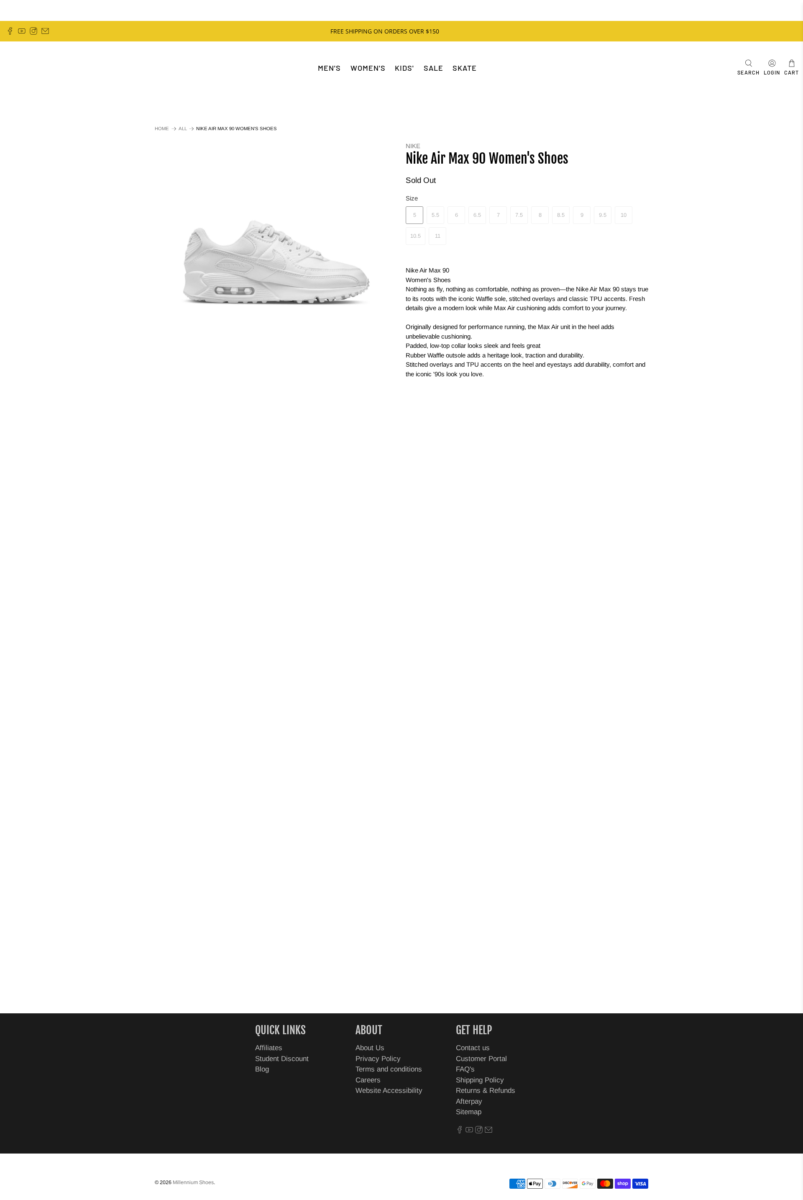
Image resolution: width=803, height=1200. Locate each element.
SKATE (465, 67)
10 (624, 215)
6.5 (477, 215)
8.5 (561, 215)
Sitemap (468, 1112)
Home (162, 128)
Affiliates (268, 1048)
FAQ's (465, 1069)
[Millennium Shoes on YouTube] (22, 31)
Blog (262, 1069)
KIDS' (404, 67)
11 (437, 236)
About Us (369, 1048)
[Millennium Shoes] (32, 68)
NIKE (413, 145)
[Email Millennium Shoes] (45, 31)
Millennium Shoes (193, 1182)
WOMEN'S (368, 67)
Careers (368, 1080)
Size (412, 198)
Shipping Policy (480, 1080)
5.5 (435, 215)
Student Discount (282, 1059)
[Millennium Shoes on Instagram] (33, 31)
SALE (433, 67)
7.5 (519, 215)
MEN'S (329, 67)
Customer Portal (481, 1059)
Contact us (473, 1048)
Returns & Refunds (485, 1091)
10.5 (415, 236)
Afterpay (469, 1101)
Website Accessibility (388, 1091)
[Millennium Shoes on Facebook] (10, 31)
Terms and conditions (388, 1069)
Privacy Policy (378, 1059)
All (183, 128)
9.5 (602, 215)
